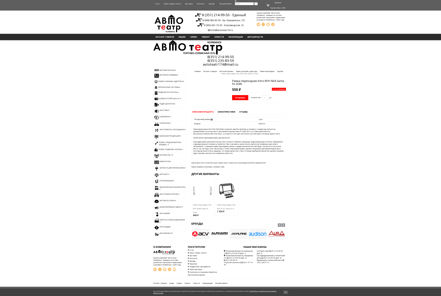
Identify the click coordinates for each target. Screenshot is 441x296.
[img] (235, 1)
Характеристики (226, 112)
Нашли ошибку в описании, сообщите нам (207, 167)
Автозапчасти (255, 37)
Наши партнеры (195, 269)
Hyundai (280, 71)
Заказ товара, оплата (172, 4)
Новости (219, 37)
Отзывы (243, 112)
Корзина (278, 2)
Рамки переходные (267, 71)
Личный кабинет (225, 4)
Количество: (256, 97)
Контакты (201, 4)
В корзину (240, 97)
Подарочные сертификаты (199, 266)
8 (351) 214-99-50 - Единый (223, 15)
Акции (182, 37)
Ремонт (206, 37)
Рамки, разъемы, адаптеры (246, 71)
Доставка (189, 4)
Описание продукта (203, 112)
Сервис (193, 37)
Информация (236, 37)
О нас (157, 4)
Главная (197, 71)
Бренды (212, 4)
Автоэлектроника (226, 71)
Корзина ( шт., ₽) (277, 8)
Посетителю (196, 247)
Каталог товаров (165, 37)
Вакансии (193, 264)
